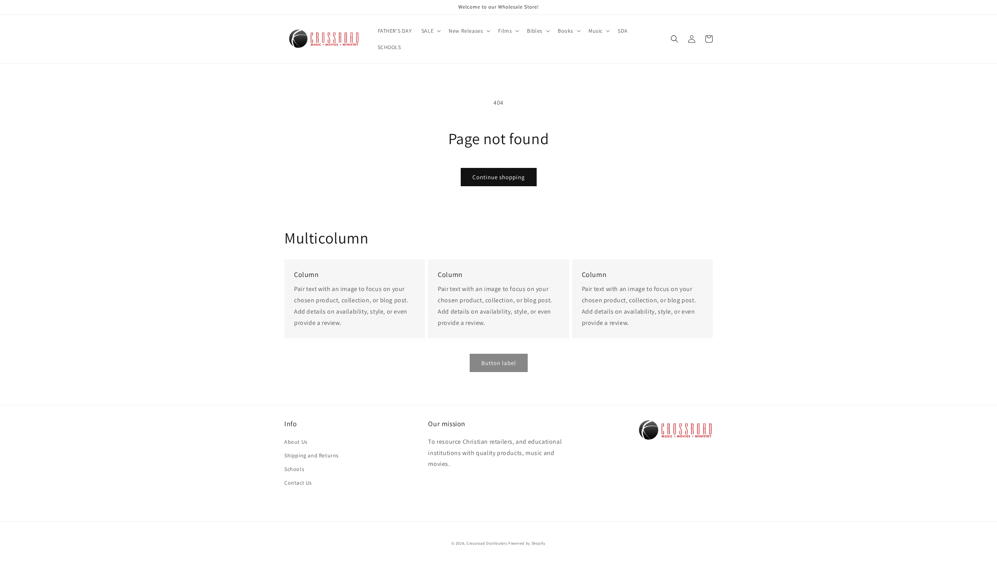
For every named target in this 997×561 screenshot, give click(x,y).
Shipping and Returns (311, 455)
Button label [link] (498, 363)
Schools (294, 469)
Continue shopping (498, 177)
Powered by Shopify (527, 543)
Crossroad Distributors (487, 543)
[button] (430, 31)
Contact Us (298, 482)
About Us (296, 441)
